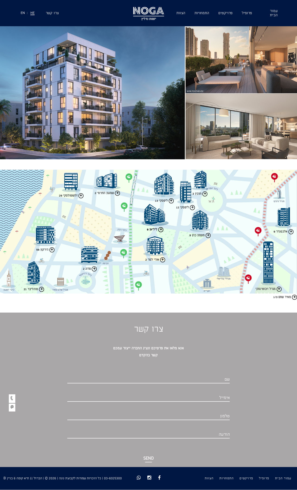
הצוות (180, 13)
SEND (148, 459)
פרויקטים (225, 13)
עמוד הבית (283, 478)
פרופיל (247, 13)
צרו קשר (52, 13)
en (23, 13)
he (32, 13)
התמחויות (201, 13)
